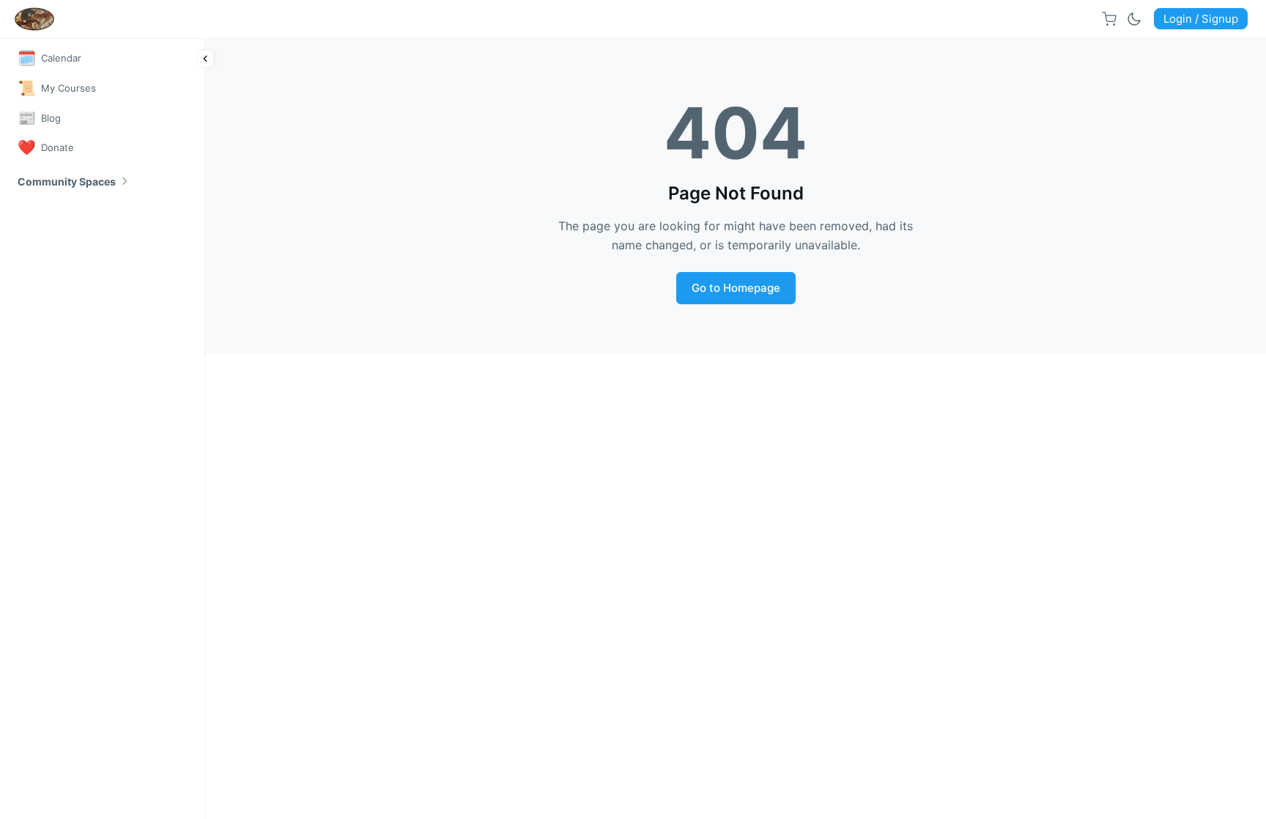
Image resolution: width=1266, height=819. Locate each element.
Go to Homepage (736, 288)
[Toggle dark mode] (1134, 19)
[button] (74, 181)
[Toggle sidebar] (205, 58)
